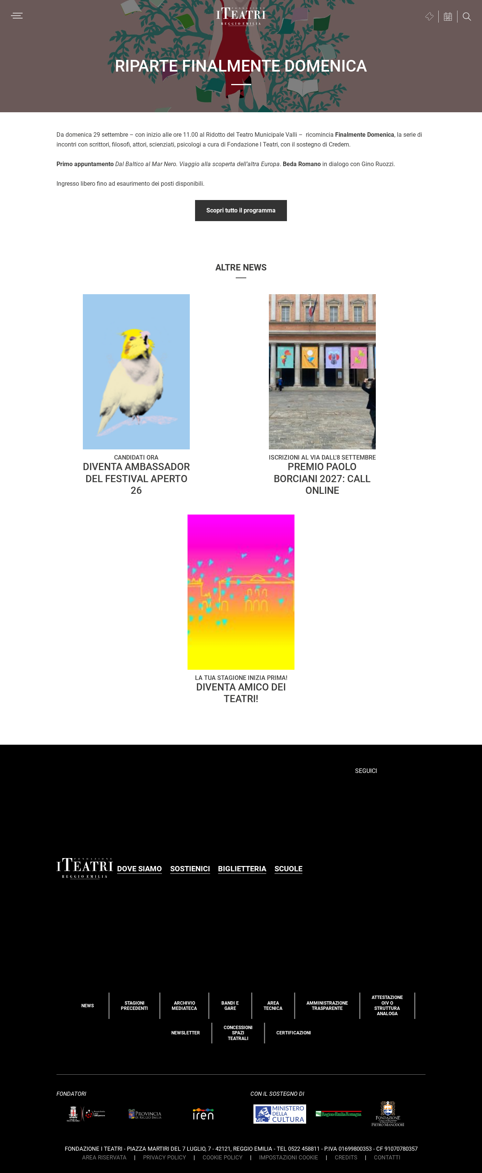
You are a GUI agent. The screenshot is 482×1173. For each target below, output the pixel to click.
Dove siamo (139, 868)
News (87, 1005)
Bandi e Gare (230, 1005)
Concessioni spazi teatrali (238, 1033)
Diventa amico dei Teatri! (241, 689)
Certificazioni (293, 1033)
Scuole (288, 868)
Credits (346, 1157)
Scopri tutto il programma (241, 210)
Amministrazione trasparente (327, 1005)
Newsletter (185, 1033)
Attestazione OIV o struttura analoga (387, 1005)
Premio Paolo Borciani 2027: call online (322, 475)
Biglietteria (242, 868)
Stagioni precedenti (134, 1005)
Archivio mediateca (184, 1005)
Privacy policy (164, 1157)
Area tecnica (273, 1005)
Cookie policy (223, 1157)
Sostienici (190, 868)
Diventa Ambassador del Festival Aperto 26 (136, 475)
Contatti (387, 1157)
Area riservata (104, 1157)
